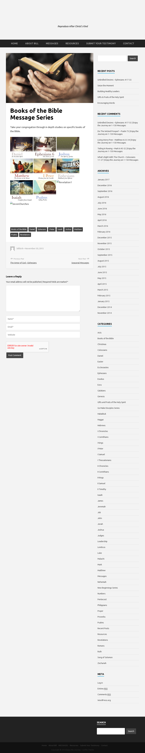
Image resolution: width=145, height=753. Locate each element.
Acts (100, 333)
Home (14, 43)
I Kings (100, 443)
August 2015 (103, 261)
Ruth (100, 651)
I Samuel (101, 454)
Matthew (78, 229)
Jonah (100, 524)
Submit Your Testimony (101, 43)
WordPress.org (104, 700)
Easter (100, 362)
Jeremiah (102, 506)
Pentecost (102, 599)
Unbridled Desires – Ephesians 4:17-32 (115, 80)
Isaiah (60, 229)
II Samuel (101, 483)
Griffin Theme (88, 750)
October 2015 (104, 249)
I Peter (52, 229)
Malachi (101, 559)
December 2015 (105, 237)
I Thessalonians (104, 460)
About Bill (32, 43)
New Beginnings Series (108, 588)
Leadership (102, 541)
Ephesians (42, 229)
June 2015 (102, 272)
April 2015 (102, 284)
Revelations (25, 235)
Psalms (14, 235)
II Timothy (102, 489)
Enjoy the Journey (72, 17)
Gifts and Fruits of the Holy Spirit (112, 402)
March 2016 (103, 226)
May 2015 (102, 278)
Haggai (101, 420)
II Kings (101, 477)
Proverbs (101, 617)
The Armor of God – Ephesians (23, 263)
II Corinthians (103, 472)
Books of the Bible (18, 229)
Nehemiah (102, 582)
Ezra (100, 385)
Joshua (68, 229)
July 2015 (102, 266)
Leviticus (101, 547)
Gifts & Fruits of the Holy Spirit (111, 97)
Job (99, 512)
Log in (100, 683)
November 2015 (105, 243)
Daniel (32, 229)
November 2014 (105, 313)
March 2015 (103, 290)
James (100, 501)
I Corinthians (103, 437)
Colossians (102, 350)
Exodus (101, 379)
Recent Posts (103, 628)
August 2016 (103, 197)
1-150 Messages (118, 125)
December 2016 (105, 185)
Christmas (102, 344)
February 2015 (104, 295)
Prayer (100, 611)
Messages (102, 576)
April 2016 (102, 220)
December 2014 (105, 307)
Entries (103, 689)
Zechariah (102, 663)
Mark (100, 564)
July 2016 (102, 203)
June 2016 (102, 208)
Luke (100, 553)
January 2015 (103, 301)
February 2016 (104, 232)
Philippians (102, 605)
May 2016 (102, 214)
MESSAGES (52, 43)
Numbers (101, 593)
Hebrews (101, 425)
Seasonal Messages (80, 263)
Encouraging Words (106, 103)
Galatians (102, 391)
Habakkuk (102, 414)
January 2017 (103, 179)
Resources (72, 43)
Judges (101, 535)
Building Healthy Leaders (109, 91)
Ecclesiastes (103, 367)
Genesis (101, 396)
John (100, 518)
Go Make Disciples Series (109, 408)
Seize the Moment (106, 85)
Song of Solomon (105, 657)
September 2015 (105, 255)
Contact (128, 43)
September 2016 (105, 191)
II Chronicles (103, 466)
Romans (101, 646)
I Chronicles (103, 431)
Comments (104, 694)
